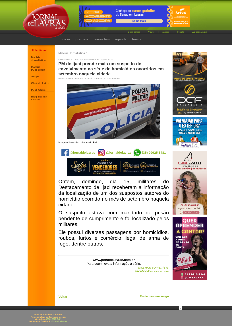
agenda (121, 39)
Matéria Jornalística (38, 59)
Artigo (35, 76)
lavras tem (102, 39)
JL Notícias (39, 50)
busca (136, 39)
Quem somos (134, 32)
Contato (180, 32)
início (65, 39)
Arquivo (151, 32)
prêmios (81, 39)
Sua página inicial (199, 32)
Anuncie (165, 32)
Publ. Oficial (38, 89)
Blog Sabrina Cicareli (39, 98)
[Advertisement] (116, 318)
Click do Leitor (40, 83)
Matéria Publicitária (38, 68)
